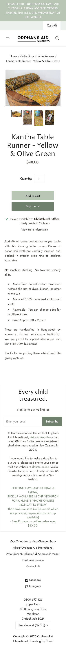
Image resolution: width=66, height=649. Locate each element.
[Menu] (8, 38)
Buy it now (32, 206)
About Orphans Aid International (33, 548)
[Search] (57, 38)
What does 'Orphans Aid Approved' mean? (33, 554)
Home (13, 56)
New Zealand (31, 625)
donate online (40, 467)
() (52, 25)
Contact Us (33, 566)
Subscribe (52, 421)
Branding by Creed (41, 641)
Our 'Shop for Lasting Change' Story (33, 541)
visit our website (40, 437)
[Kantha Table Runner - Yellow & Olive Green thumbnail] (16, 113)
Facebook (34, 580)
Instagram (34, 586)
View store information (34, 230)
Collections (27, 56)
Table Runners (45, 56)
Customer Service (33, 560)
